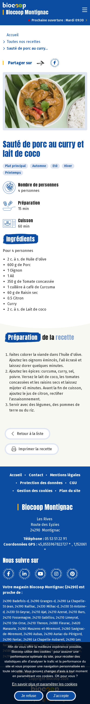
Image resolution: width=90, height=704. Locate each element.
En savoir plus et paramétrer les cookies (44, 684)
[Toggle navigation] (84, 11)
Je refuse (28, 696)
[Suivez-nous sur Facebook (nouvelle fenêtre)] (8, 574)
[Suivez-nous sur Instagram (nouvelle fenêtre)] (56, 574)
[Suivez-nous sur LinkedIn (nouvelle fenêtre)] (24, 574)
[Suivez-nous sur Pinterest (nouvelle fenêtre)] (72, 574)
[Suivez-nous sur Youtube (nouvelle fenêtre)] (40, 574)
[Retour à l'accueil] (14, 5)
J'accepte (61, 696)
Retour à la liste (30, 433)
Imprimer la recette (35, 449)
